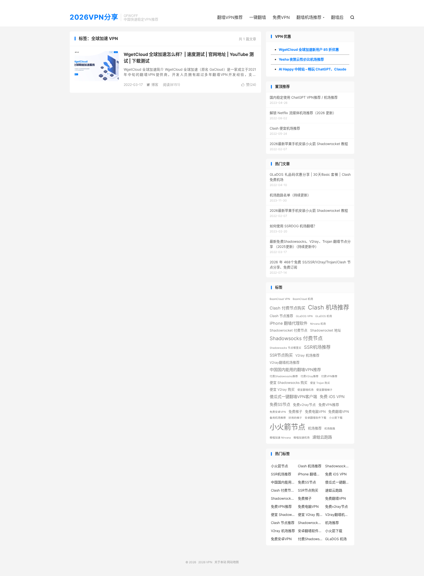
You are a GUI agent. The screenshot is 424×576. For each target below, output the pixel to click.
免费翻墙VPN (338, 412)
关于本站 (220, 562)
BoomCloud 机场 (303, 299)
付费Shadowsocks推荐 (284, 376)
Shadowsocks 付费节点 (296, 338)
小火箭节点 (287, 427)
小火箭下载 (336, 417)
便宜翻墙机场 (305, 389)
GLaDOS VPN (304, 316)
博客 (152, 84)
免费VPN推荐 (328, 405)
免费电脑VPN (315, 412)
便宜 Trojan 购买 (320, 383)
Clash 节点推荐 (281, 316)
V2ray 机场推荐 (307, 355)
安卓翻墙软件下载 (315, 417)
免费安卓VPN (278, 412)
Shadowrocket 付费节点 (288, 330)
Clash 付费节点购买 (287, 308)
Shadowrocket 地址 (325, 330)
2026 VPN (205, 562)
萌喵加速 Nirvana (280, 437)
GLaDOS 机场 (323, 316)
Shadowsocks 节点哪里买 (285, 347)
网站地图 (233, 562)
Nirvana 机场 (318, 323)
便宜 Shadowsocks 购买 (288, 383)
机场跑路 (329, 428)
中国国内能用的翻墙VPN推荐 (295, 369)
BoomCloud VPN (280, 299)
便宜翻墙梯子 (324, 389)
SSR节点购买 (281, 355)
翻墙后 (337, 17)
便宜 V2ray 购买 (282, 389)
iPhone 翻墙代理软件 (288, 323)
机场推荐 (315, 428)
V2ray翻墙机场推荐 (285, 362)
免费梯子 (295, 412)
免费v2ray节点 (304, 405)
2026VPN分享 (94, 17)
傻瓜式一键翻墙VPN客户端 (293, 396)
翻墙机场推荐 (308, 17)
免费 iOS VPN (332, 396)
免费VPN (281, 17)
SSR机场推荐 (317, 347)
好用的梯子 (295, 417)
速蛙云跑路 (322, 437)
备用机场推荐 (278, 417)
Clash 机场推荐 (328, 307)
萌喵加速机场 (301, 437)
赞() (248, 84)
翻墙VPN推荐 (230, 17)
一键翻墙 (257, 17)
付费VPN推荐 (329, 376)
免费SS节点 (280, 404)
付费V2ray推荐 (309, 376)
